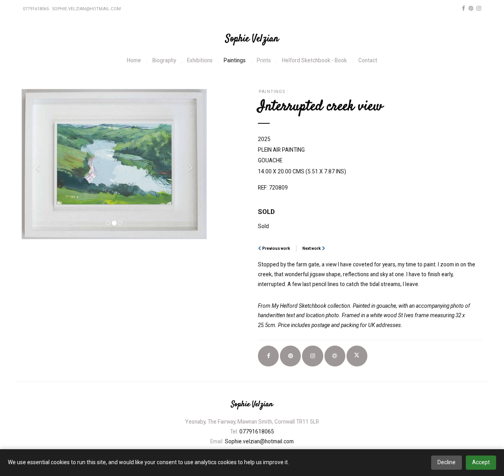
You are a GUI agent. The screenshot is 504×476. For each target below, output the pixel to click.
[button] (36, 164)
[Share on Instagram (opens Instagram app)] (312, 356)
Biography (164, 60)
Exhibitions (200, 60)
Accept (481, 462)
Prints (264, 60)
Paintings (235, 60)
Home (134, 60)
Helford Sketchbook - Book (314, 60)
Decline (446, 462)
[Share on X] (356, 356)
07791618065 (36, 8)
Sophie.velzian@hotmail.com (86, 8)
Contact (367, 60)
